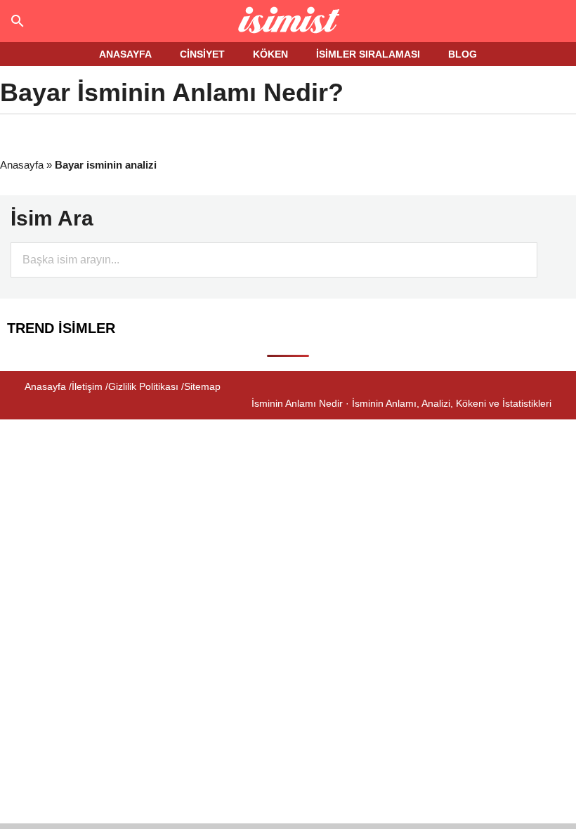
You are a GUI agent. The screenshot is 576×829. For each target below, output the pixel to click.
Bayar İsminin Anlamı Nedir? (171, 92)
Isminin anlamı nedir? (288, 21)
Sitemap (202, 386)
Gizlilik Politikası (143, 386)
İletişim (87, 386)
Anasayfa (22, 165)
